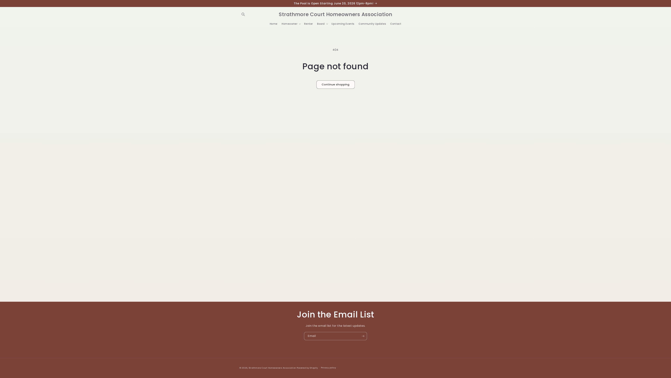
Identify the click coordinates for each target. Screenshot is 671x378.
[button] (243, 14)
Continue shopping (335, 84)
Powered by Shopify (307, 367)
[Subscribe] (363, 336)
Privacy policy (328, 367)
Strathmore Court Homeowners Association (272, 367)
